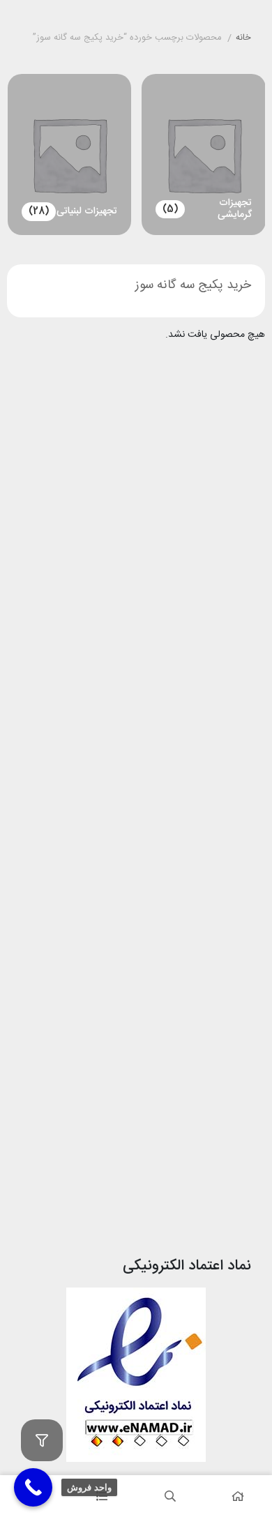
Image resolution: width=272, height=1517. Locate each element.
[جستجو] (170, 1496)
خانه (243, 38)
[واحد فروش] (33, 1487)
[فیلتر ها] (42, 1440)
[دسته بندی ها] (102, 1496)
